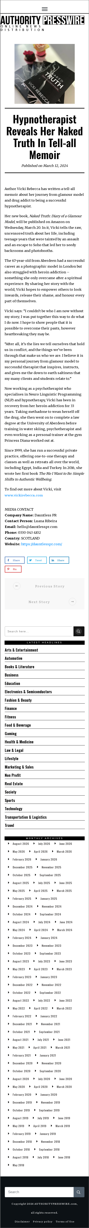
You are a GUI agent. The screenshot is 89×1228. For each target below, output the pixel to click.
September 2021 (49, 1032)
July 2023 (44, 961)
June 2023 (65, 961)
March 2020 (64, 1086)
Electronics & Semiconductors (28, 691)
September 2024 (50, 914)
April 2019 (39, 1126)
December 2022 (22, 984)
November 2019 (50, 1102)
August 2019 (20, 1118)
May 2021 (18, 1047)
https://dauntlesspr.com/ (41, 544)
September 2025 (50, 875)
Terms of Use (65, 1221)
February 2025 (22, 898)
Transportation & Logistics (26, 817)
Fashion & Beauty (18, 700)
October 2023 (21, 953)
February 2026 (22, 859)
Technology (13, 808)
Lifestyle (11, 758)
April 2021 (39, 1047)
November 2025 (51, 867)
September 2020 (50, 1071)
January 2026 (48, 859)
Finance (11, 708)
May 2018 (18, 1165)
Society (10, 792)
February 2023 (22, 977)
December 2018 (22, 1141)
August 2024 (21, 922)
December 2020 (22, 1063)
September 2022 (50, 992)
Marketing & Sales (19, 767)
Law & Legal (14, 750)
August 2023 (21, 961)
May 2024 (19, 930)
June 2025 (65, 883)
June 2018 (64, 1157)
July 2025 (44, 883)
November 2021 (50, 1024)
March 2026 (64, 851)
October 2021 (21, 1032)
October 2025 (21, 875)
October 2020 (21, 1071)
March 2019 (62, 1126)
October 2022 (21, 992)
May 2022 (19, 1008)
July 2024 (44, 922)
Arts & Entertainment (21, 650)
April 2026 (41, 851)
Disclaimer (22, 1221)
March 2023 (64, 969)
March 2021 (62, 1047)
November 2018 (50, 1141)
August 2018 (20, 1157)
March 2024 (64, 930)
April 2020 (41, 1086)
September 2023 (50, 953)
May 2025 (19, 890)
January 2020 (48, 1094)
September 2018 (49, 1149)
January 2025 (48, 898)
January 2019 (48, 1133)
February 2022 (22, 1016)
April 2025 (41, 890)
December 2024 (23, 906)
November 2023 (51, 945)
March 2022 (64, 1008)
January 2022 (48, 1016)
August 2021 (20, 1039)
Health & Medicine (19, 741)
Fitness (10, 716)
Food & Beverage (18, 725)
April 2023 (41, 969)
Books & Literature (19, 666)
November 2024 (52, 906)
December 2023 (22, 945)
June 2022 (65, 1000)
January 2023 (48, 977)
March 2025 (64, 890)
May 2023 (19, 969)
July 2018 (43, 1157)
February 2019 (22, 1133)
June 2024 (66, 922)
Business (11, 675)
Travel (9, 825)
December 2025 (22, 867)
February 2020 (22, 1094)
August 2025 (21, 883)
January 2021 (48, 1055)
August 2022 (21, 1000)
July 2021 (43, 1039)
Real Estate (14, 783)
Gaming (11, 733)
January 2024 (49, 937)
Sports (10, 800)
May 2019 (18, 1126)
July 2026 (44, 843)
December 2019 (22, 1102)
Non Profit (13, 775)
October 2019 (21, 1110)
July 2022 (44, 1000)
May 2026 (19, 851)
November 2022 (51, 984)
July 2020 (44, 1079)
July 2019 (43, 1118)
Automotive (13, 658)
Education (12, 683)
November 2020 (51, 1063)
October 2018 (21, 1149)
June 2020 (65, 1079)
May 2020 (19, 1086)
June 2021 (64, 1039)
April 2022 (41, 1008)
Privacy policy (43, 1221)
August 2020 (21, 1079)
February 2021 (22, 1055)
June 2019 (64, 1118)
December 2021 (22, 1024)
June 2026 (65, 843)
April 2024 (41, 930)
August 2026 (21, 843)
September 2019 (49, 1110)
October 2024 (22, 914)
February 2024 (22, 937)
